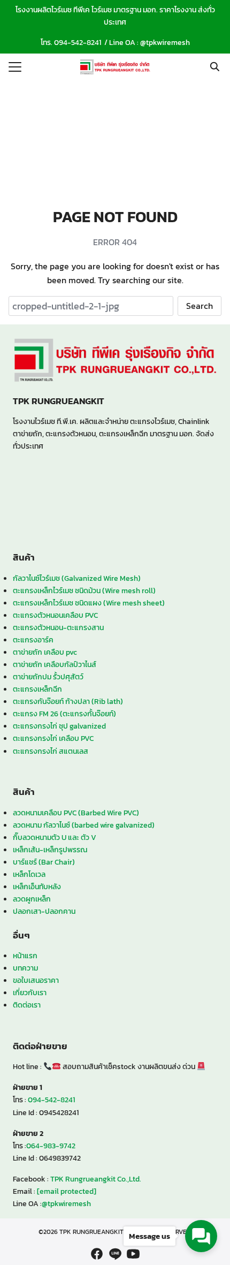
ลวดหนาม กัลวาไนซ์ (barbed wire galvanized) (84, 825)
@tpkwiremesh (165, 42)
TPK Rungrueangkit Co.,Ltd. (95, 1179)
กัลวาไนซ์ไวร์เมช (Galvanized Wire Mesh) (77, 578)
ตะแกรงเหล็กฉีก (37, 689)
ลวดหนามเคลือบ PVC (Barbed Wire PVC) (76, 813)
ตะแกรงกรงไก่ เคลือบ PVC (53, 738)
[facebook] (97, 1254)
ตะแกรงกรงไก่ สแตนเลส (50, 751)
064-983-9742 (50, 1146)
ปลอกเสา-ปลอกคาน (44, 911)
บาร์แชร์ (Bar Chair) (44, 862)
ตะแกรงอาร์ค (33, 640)
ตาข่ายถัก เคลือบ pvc (45, 652)
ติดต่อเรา (27, 1005)
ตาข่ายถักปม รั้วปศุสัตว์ (48, 677)
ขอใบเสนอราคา (36, 980)
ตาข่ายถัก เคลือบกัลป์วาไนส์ (54, 664)
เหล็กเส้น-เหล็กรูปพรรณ (50, 849)
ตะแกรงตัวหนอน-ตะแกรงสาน (58, 627)
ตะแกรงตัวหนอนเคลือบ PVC (55, 615)
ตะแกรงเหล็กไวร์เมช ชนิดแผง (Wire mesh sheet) (89, 603)
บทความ (25, 968)
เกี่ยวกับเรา (30, 992)
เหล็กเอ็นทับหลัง (37, 886)
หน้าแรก (25, 955)
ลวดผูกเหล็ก (32, 899)
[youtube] (133, 1254)
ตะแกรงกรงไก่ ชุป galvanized (59, 726)
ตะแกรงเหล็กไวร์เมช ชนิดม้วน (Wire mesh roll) (84, 590)
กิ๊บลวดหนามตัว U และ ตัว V (54, 837)
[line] (115, 1254)
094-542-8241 (77, 42)
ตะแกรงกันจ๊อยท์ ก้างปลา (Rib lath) (68, 701)
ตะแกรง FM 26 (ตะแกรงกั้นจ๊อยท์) (64, 713)
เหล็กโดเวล (29, 874)
